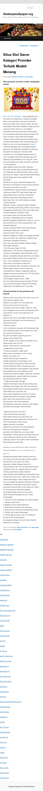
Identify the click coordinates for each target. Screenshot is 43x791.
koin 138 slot (4, 727)
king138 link (4, 539)
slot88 (2, 752)
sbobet (2, 646)
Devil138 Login (5, 615)
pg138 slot (3, 686)
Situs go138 (4, 768)
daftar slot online (5, 661)
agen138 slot (4, 691)
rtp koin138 (4, 757)
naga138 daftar (5, 707)
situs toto (3, 762)
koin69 (2, 722)
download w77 (5, 671)
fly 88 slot (3, 651)
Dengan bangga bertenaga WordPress (22, 786)
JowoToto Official (6, 585)
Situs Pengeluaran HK (7, 610)
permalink (18, 529)
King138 (32, 144)
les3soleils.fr (4, 666)
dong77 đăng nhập (6, 656)
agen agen (29, 77)
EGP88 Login (4, 605)
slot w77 (3, 641)
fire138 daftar (4, 712)
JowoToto (3, 580)
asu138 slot (4, 737)
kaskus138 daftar (6, 565)
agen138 (3, 696)
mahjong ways (5, 575)
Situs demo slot (5, 676)
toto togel (3, 742)
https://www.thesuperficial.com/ (11, 701)
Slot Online (7, 38)
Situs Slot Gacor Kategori (12, 116)
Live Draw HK (4, 620)
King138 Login (5, 631)
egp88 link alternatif (6, 544)
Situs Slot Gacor (22, 527)
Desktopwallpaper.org (18, 14)
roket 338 (3, 560)
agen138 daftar (5, 732)
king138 (2, 747)
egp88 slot (3, 600)
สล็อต (2, 626)
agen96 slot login (6, 554)
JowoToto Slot (5, 590)
